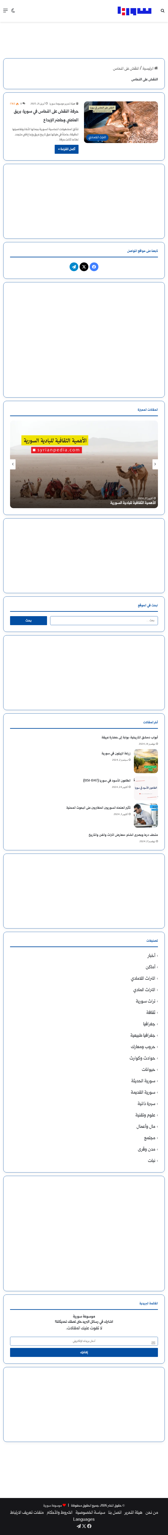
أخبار (151, 956)
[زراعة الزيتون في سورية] (146, 761)
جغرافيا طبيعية (142, 1036)
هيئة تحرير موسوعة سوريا (62, 104)
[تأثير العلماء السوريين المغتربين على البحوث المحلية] (146, 815)
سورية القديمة (143, 1092)
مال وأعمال (145, 1127)
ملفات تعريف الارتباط (27, 1513)
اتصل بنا (115, 1513)
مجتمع (149, 1138)
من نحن (151, 1513)
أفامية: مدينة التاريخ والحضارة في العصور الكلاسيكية (118, 503)
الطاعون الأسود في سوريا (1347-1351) (107, 780)
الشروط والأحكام (59, 1513)
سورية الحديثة (143, 1081)
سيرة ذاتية (146, 1104)
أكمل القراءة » (66, 149)
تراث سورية (145, 1001)
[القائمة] (5, 13)
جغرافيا (149, 1024)
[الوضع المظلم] (13, 13)
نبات (151, 1161)
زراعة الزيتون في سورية (116, 753)
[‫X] (84, 266)
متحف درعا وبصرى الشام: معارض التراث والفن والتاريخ (123, 835)
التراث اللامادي (143, 979)
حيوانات (148, 1070)
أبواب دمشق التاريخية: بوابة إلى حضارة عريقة (130, 737)
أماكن (150, 967)
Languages (84, 1520)
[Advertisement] (84, 36)
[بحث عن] (162, 13)
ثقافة (150, 1013)
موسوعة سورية (52, 1505)
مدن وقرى (146, 1149)
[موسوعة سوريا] (134, 11)
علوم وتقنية (145, 1115)
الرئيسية (148, 69)
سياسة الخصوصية (90, 1513)
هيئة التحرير (133, 1513)
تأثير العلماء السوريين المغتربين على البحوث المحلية (98, 808)
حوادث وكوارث (142, 1058)
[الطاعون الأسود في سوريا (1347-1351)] (146, 788)
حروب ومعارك (143, 1047)
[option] (84, 464)
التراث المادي (144, 990)
